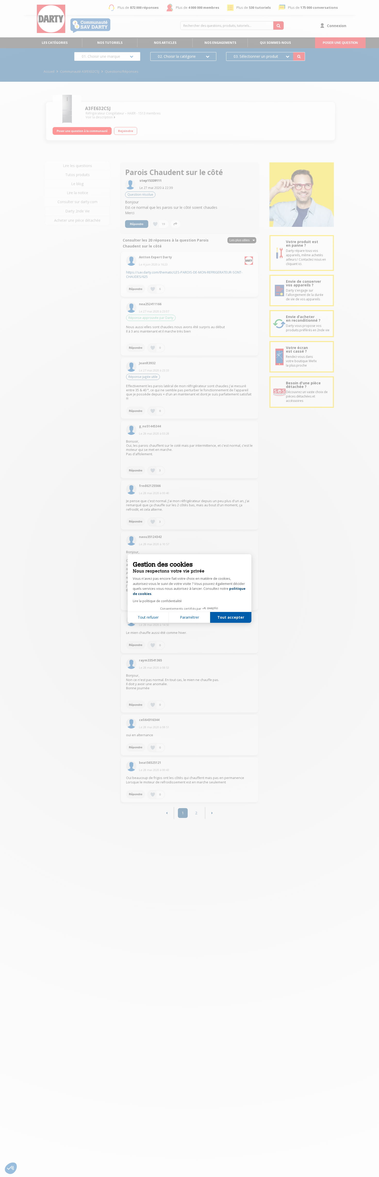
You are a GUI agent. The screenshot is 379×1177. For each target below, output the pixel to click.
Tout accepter (230, 617)
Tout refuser (148, 617)
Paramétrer (189, 617)
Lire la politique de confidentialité (157, 601)
